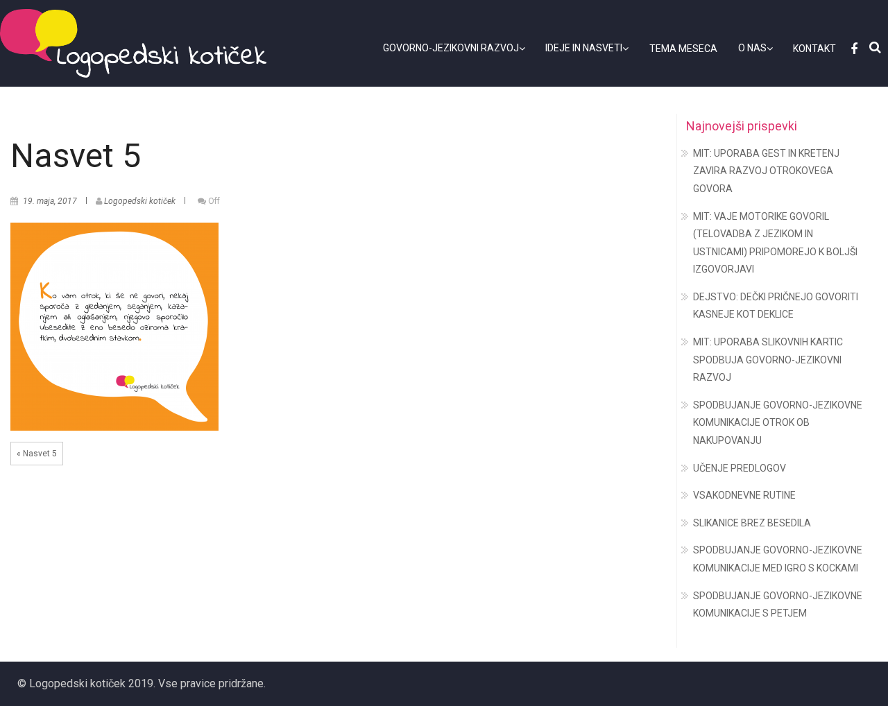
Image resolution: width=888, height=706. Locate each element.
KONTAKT (814, 48)
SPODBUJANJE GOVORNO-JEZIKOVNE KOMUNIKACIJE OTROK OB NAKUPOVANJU (777, 422)
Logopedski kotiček (140, 201)
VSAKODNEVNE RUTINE (744, 495)
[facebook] (852, 49)
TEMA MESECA (683, 48)
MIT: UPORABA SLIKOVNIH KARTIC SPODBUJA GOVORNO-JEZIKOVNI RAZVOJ (768, 359)
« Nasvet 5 (37, 453)
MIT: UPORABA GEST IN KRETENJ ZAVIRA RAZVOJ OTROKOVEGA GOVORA (766, 171)
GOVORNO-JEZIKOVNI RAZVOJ (451, 47)
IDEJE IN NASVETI (583, 47)
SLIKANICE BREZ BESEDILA (752, 522)
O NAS (752, 47)
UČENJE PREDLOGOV (739, 468)
